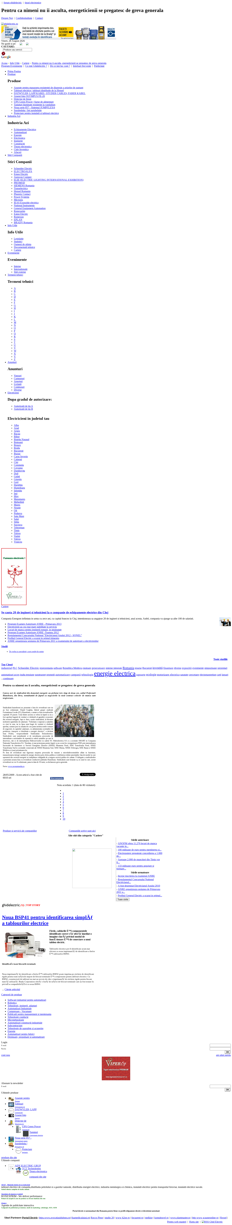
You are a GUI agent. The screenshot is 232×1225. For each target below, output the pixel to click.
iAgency (4, 1203)
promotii (50, 674)
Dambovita (19, 470)
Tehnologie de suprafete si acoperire (25, 1028)
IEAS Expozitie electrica (26, 202)
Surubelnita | (21, 1143)
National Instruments (24, 205)
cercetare (194, 674)
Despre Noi (7, 18)
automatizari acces (10, 674)
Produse (12, 74)
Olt (15, 510)
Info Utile (15, 63)
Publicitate (99, 66)
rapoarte (141, 674)
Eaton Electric (21, 214)
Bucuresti (18, 450)
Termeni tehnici (15, 274)
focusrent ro (137, 1217)
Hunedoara (19, 487)
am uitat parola (223, 1055)
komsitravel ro (161, 1217)
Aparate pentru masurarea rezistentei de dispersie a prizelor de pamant (48, 87)
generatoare (98, 668)
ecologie (151, 674)
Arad (16, 428)
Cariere (25, 63)
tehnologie (87, 674)
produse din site (9, 1157)
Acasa (4, 63)
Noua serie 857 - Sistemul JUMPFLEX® (34, 107)
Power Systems (21, 197)
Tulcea (17, 533)
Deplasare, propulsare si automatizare (26, 1037)
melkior (149, 1217)
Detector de (20, 1120)
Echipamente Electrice (25, 129)
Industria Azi (14, 116)
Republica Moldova (72, 668)
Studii (4, 646)
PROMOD (19, 182)
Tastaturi (33, 1132)
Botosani (18, 442)
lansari (225, 674)
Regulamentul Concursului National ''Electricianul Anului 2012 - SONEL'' (45, 635)
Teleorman (19, 527)
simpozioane (210, 668)
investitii (157, 668)
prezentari (222, 668)
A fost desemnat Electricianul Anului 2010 (139, 885)
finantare (168, 668)
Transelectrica (21, 188)
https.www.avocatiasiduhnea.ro (54, 1217)
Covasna (18, 468)
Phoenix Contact (22, 194)
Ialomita (18, 490)
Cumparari (19, 378)
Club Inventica (21, 149)
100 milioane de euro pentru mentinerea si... (139, 849)
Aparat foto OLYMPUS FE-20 (29, 96)
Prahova (18, 513)
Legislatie (19, 238)
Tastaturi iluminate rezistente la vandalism (34, 104)
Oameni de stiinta (22, 244)
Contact (39, 18)
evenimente (198, 668)
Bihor (17, 436)
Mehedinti (19, 502)
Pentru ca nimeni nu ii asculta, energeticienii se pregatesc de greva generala (69, 63)
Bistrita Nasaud (21, 439)
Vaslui (17, 536)
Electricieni (13, 392)
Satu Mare (19, 516)
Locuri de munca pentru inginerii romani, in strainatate (35, 629)
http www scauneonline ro (205, 1217)
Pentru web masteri (176, 1221)
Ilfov (16, 496)
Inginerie (18, 140)
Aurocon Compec (23, 177)
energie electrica (115, 673)
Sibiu (16, 522)
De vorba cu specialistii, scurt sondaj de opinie (26, 651)
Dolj (16, 473)
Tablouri (19, 1103)
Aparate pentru (22, 1098)
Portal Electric (30, 1217)
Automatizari (20, 132)
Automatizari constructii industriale (25, 1022)
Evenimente (13, 253)
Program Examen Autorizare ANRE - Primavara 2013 (34, 624)
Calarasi (18, 459)
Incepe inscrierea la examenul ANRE (136, 876)
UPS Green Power (31, 1126)
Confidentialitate (24, 18)
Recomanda (57, 778)
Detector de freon (22, 99)
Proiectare (27, 1149)
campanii (76, 674)
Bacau (17, 433)
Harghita (18, 485)
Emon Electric (21, 174)
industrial (6, 668)
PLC (15, 668)
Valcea (17, 539)
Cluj (16, 462)
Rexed (223, 1217)
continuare (8, 678)
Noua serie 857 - (23, 1138)
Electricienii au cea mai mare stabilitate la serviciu (32, 626)
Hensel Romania (22, 191)
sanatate (184, 674)
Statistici (18, 241)
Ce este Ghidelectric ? (36, 66)
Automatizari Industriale (20, 1008)
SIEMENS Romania (24, 185)
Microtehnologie (16, 1020)
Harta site (194, 1221)
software (58, 668)
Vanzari (17, 375)
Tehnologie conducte (18, 1017)
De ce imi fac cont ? (60, 66)
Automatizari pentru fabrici (21, 1034)
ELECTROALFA (23, 171)
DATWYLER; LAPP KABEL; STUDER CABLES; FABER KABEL (50, 93)
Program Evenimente (11, 66)
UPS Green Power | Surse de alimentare (34, 101)
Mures (17, 504)
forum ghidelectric (13, 2)
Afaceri (17, 152)
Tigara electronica (23, 146)
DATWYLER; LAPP (26, 1109)
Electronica (19, 138)
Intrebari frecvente (82, 66)
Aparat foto (20, 1115)
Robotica (12, 1002)
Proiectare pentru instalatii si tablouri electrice (36, 113)
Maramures (19, 499)
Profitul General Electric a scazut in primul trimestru (33, 638)
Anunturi (12, 362)
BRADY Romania (23, 222)
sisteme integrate (114, 668)
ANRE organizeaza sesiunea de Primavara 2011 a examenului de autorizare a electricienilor (53, 641)
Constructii (19, 143)
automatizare (62, 674)
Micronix (18, 199)
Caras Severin (21, 456)
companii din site (37, 1176)
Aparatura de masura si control (12, 1194)
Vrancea (18, 541)
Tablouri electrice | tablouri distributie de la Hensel (39, 90)
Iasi (15, 493)
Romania (128, 668)
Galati (17, 476)
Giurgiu (18, 479)
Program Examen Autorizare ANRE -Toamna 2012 (33, 632)
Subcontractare (15, 1025)
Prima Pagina (14, 71)
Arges (17, 431)
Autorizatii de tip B (23, 409)
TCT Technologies (31, 1168)
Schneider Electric (23, 168)
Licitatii (17, 384)
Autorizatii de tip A (23, 406)
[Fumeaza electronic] (14, 604)
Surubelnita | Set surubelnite (28, 110)
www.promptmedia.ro (16, 766)
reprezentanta (46, 668)
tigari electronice (33, 2)
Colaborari (19, 387)
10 (64, 819)
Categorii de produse (11, 994)
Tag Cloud (7, 664)
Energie (18, 135)
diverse (177, 668)
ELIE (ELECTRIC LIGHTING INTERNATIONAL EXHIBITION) (48, 180)
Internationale (20, 269)
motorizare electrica (168, 674)
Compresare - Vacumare (20, 1011)
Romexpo (19, 216)
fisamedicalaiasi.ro (80, 1217)
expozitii (187, 668)
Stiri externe (20, 272)
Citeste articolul (12, 989)
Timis (16, 530)
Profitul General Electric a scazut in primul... (140, 895)
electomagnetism (208, 674)
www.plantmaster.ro (180, 1217)
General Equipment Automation (30, 208)
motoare (87, 668)
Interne (17, 266)
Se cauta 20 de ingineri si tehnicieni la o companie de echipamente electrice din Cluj (54, 612)
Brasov (17, 445)
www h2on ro (123, 1217)
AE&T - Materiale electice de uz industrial (15, 1185)
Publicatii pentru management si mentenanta (29, 1014)
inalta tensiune (27, 674)
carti (219, 674)
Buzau (17, 453)
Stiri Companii (15, 155)
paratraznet (40, 674)
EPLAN (18, 219)
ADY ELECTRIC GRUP (28, 1165)
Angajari (18, 381)
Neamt (17, 507)
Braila (17, 448)
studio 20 (109, 1217)
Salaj (16, 519)
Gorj (16, 482)
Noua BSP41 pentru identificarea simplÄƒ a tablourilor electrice (47, 920)
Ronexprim (19, 211)
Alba (16, 425)
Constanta (19, 465)
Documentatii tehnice (24, 247)
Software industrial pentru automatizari (27, 1000)
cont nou (5, 1055)
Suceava (18, 524)
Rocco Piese (97, 1217)
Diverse (18, 389)
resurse (138, 668)
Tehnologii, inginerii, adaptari (22, 1005)
